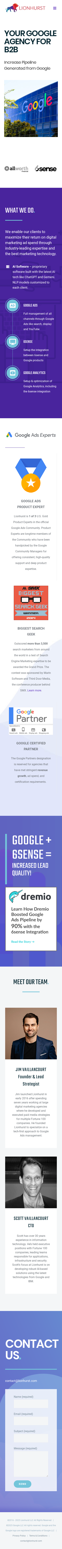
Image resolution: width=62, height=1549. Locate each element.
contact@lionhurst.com (31, 1541)
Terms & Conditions (38, 1536)
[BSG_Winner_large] (31, 588)
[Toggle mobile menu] (55, 8)
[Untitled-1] (31, 890)
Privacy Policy (19, 1536)
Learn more (34, 690)
